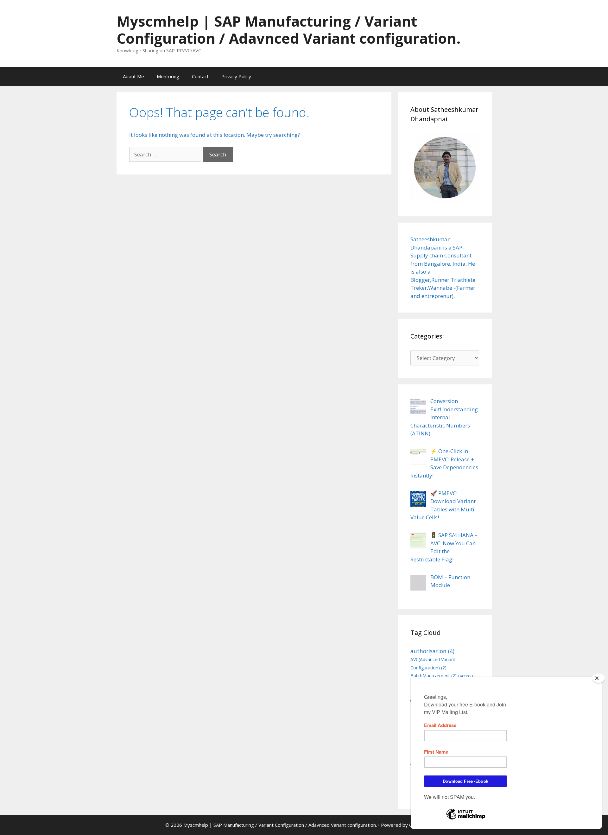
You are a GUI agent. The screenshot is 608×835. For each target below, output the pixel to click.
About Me (133, 76)
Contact (200, 76)
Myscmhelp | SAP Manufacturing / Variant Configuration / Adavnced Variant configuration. (289, 29)
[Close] (598, 678)
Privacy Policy (236, 76)
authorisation (432, 651)
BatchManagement (433, 676)
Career (466, 676)
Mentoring (168, 76)
